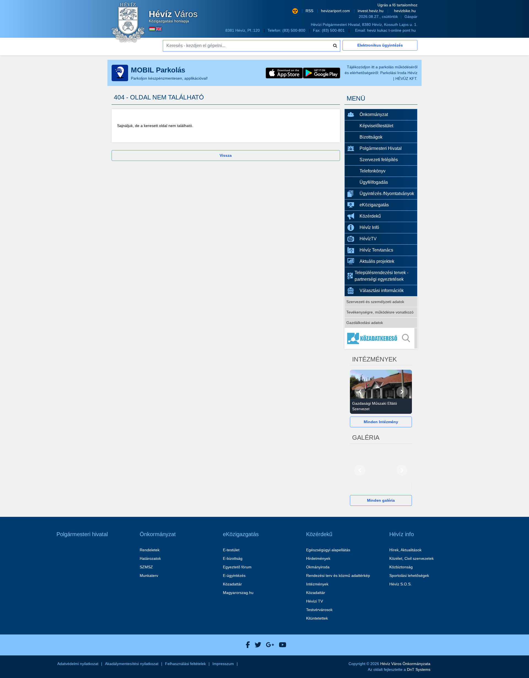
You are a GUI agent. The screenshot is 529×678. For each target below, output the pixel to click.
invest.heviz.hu (371, 11)
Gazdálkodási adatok (364, 322)
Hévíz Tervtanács (376, 250)
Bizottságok (371, 137)
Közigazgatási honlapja (173, 16)
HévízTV (368, 238)
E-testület (231, 550)
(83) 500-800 (294, 30)
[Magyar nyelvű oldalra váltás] (152, 29)
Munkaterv (149, 575)
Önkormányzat (374, 114)
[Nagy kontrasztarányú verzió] (295, 11)
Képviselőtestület (376, 125)
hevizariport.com (336, 11)
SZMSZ (146, 567)
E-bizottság (232, 558)
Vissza (226, 155)
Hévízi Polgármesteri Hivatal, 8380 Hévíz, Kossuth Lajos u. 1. (364, 24)
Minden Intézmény (381, 422)
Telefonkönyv (372, 171)
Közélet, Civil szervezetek (411, 558)
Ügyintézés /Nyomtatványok (387, 193)
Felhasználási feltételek (185, 663)
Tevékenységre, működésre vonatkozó (380, 312)
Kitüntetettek (317, 618)
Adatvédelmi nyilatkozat (77, 663)
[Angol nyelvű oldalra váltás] (158, 29)
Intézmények (317, 584)
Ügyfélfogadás (374, 182)
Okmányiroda (318, 567)
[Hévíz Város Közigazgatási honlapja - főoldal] (128, 23)
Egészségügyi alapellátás (328, 550)
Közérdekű (370, 216)
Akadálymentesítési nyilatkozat (131, 663)
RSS (310, 11)
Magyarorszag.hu (238, 592)
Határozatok (150, 558)
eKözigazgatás (374, 204)
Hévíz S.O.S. (400, 584)
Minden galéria (381, 500)
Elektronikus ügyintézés (380, 45)
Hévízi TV (314, 601)
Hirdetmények (318, 558)
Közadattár (232, 584)
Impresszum (223, 663)
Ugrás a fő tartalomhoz (397, 5)
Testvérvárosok (319, 609)
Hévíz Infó (369, 227)
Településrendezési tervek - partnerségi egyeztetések (381, 276)
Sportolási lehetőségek (409, 575)
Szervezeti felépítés (379, 159)
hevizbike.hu (405, 11)
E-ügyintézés (234, 575)
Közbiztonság (401, 567)
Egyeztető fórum (237, 567)
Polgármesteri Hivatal (381, 148)
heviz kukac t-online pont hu (391, 30)
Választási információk (382, 290)
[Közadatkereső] (381, 338)
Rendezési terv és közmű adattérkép (338, 575)
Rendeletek (150, 550)
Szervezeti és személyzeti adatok (375, 301)
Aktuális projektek (377, 261)
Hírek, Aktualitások (405, 550)
